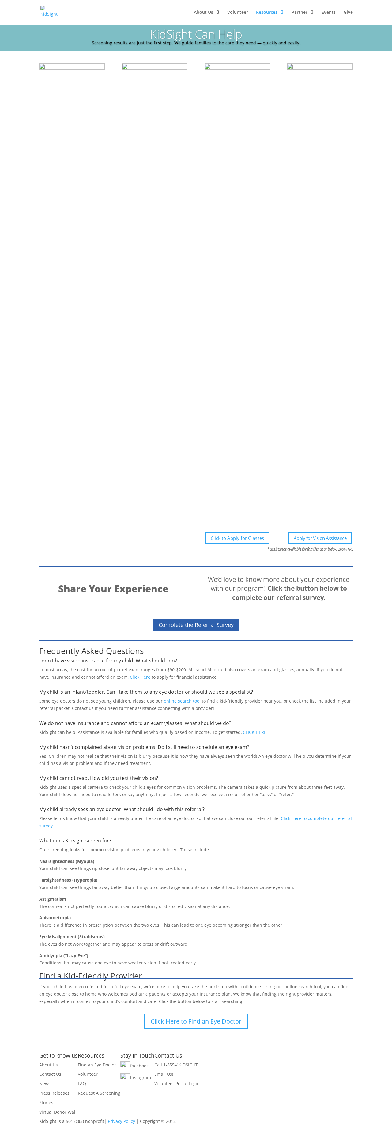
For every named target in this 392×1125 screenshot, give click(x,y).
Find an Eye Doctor (97, 1065)
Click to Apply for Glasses (237, 538)
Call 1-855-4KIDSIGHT (176, 1065)
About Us (203, 12)
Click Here (140, 677)
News (45, 1083)
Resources (266, 12)
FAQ (82, 1083)
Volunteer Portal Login (177, 1083)
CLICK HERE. (256, 732)
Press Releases (54, 1093)
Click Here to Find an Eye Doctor (196, 1021)
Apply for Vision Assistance (320, 538)
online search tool (182, 701)
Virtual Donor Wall (58, 1112)
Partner (299, 12)
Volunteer (237, 12)
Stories (46, 1102)
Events (329, 12)
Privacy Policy (121, 1121)
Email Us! (163, 1074)
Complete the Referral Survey (196, 624)
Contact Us (50, 1074)
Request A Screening (99, 1093)
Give (348, 12)
